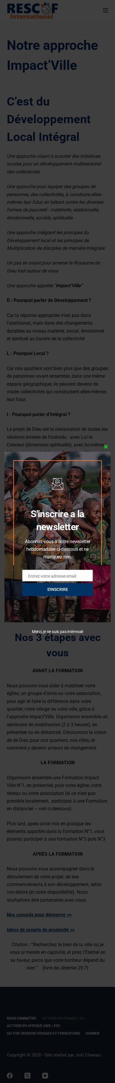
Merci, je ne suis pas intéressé (57, 631)
